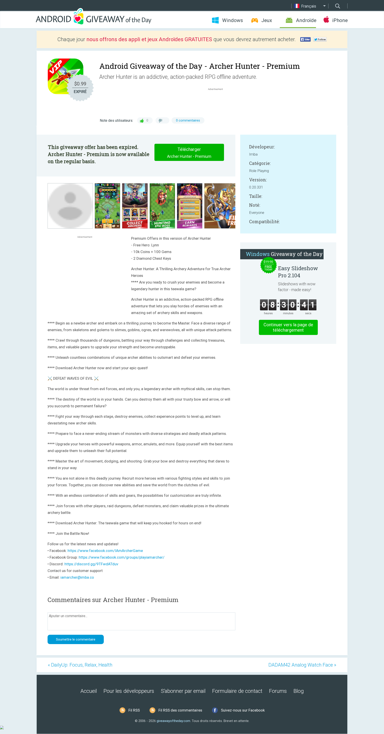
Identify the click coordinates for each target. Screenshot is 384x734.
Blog (299, 691)
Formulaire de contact (237, 691)
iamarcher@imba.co (77, 577)
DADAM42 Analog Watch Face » (302, 665)
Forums (278, 691)
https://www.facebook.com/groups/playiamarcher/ (121, 557)
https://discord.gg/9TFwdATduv (91, 564)
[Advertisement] (217, 102)
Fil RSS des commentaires (180, 710)
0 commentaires (188, 120)
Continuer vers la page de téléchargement (288, 327)
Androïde (306, 20)
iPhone (340, 20)
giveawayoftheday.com (173, 721)
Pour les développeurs (129, 691)
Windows (232, 20)
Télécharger (189, 153)
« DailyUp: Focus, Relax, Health (80, 665)
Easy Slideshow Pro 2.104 (298, 272)
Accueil (88, 691)
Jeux (266, 20)
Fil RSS (134, 710)
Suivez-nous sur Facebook (243, 710)
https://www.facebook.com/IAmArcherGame (105, 550)
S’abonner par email (183, 691)
